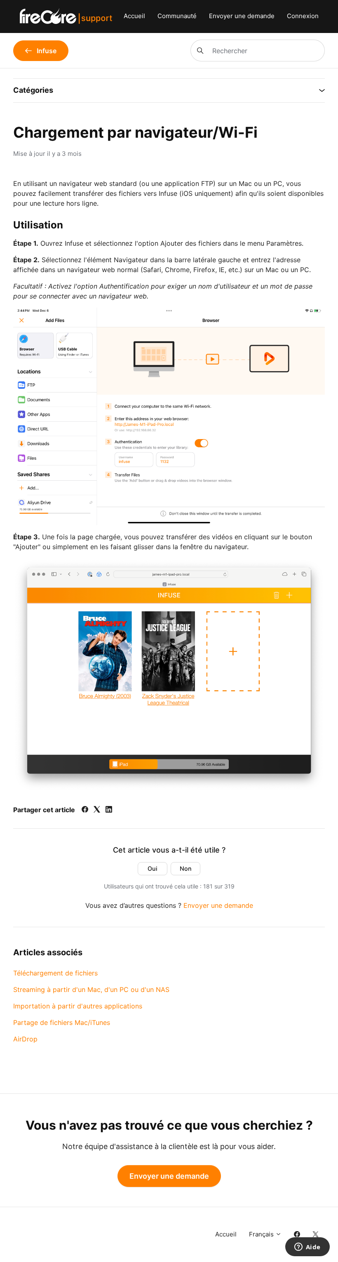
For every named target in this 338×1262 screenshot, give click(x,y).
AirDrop (25, 1039)
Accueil (134, 16)
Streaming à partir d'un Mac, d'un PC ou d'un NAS (91, 989)
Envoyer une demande (242, 16)
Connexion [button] (303, 16)
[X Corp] (97, 810)
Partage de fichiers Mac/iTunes (61, 1022)
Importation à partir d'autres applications (77, 1006)
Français (262, 1234)
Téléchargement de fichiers (55, 973)
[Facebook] (85, 810)
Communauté (177, 16)
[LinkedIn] (109, 810)
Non (186, 868)
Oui (152, 868)
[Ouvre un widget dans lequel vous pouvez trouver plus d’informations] (307, 1247)
